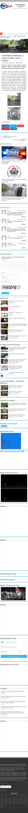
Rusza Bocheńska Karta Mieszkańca (16, 353)
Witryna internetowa (6, 281)
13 (14, 799)
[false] (25, 644)
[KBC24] (14, 6)
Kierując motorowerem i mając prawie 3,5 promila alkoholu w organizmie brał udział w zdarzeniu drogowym (13, 769)
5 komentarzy (19, 62)
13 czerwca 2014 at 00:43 (21, 210)
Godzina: (4, 426)
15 (21, 799)
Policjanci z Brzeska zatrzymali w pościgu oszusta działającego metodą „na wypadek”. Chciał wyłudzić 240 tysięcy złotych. (12, 713)
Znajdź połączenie (13, 656)
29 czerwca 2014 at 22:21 (21, 236)
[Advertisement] (14, 24)
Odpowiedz (24, 216)
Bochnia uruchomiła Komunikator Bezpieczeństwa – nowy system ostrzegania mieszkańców (15, 367)
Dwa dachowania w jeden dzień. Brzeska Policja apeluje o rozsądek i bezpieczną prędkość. (13, 198)
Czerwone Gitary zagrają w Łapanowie (19, 139)
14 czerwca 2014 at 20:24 (21, 227)
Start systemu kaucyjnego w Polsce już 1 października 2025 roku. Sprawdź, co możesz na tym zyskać (17, 361)
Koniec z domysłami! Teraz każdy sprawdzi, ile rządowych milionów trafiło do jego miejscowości (18, 348)
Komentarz (4, 259)
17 (2, 801)
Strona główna (3, 36)
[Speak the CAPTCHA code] (19, 288)
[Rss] (13, 811)
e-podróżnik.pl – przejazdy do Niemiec (7, 660)
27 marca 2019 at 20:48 (22, 243)
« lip (1, 806)
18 (6, 801)
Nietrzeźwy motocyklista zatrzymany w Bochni (10, 767)
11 (6, 799)
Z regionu (9, 36)
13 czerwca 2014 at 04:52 (21, 219)
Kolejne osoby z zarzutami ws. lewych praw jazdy (10, 136)
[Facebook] (14, 811)
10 (2, 799)
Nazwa (3, 272)
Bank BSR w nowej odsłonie (14, 306)
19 (10, 801)
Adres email (4, 277)
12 (10, 799)
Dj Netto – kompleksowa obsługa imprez (17, 318)
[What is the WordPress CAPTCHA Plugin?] (10, 287)
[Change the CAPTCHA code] (19, 286)
